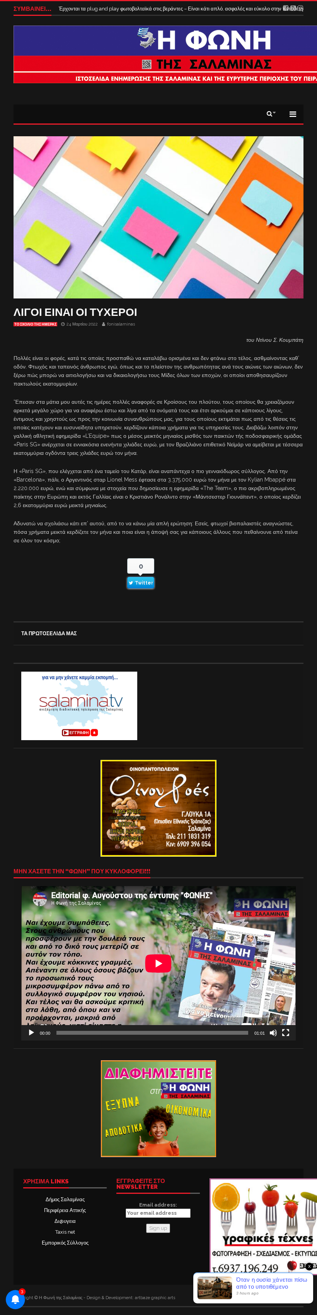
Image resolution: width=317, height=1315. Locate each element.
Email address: (158, 1205)
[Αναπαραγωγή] (31, 1033)
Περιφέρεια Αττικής (65, 1210)
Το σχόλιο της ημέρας (35, 324)
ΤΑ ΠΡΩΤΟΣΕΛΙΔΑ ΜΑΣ (49, 633)
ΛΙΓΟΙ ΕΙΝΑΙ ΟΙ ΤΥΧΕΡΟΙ (75, 312)
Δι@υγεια (65, 1221)
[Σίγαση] (273, 1033)
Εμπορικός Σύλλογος (65, 1243)
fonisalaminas (121, 324)
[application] (158, 963)
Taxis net (65, 1232)
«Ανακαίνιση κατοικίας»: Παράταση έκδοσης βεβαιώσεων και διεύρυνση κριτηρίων (151, 9)
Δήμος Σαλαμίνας (65, 1199)
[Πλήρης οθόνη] (286, 1033)
